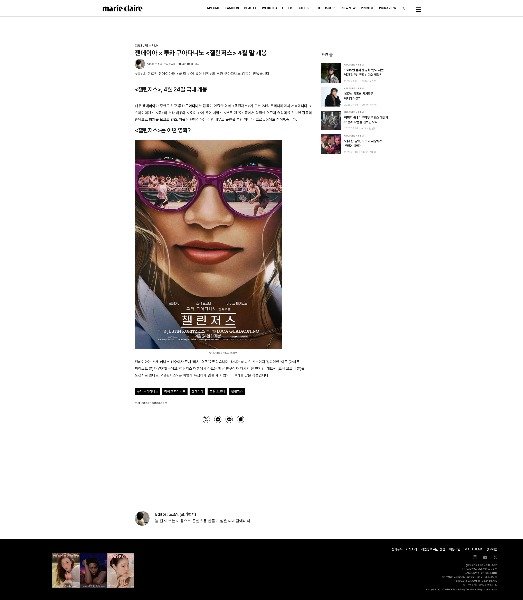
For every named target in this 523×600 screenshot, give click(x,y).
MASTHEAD (473, 549)
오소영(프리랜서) (165, 64)
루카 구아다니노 (147, 391)
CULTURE (141, 45)
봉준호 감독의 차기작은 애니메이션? (359, 96)
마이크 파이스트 (175, 391)
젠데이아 (197, 391)
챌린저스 (237, 391)
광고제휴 (491, 549)
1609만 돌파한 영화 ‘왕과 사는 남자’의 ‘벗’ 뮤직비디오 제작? (364, 72)
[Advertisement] (223, 461)
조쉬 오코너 (217, 391)
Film (155, 45)
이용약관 (454, 549)
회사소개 (411, 549)
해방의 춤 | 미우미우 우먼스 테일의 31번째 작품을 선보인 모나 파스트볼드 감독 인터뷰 (366, 120)
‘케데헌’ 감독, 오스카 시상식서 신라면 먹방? (363, 143)
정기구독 (397, 549)
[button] (403, 8)
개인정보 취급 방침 (433, 549)
